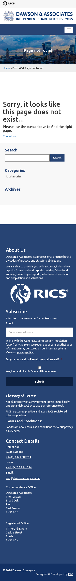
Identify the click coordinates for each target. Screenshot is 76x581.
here (16, 430)
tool (60, 405)
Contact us (9, 136)
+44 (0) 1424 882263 (18, 457)
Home (6, 68)
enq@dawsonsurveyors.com (23, 478)
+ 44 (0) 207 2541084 (19, 467)
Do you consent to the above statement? (34, 359)
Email (9, 323)
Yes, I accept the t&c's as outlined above (31, 371)
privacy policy (25, 352)
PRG (70, 574)
